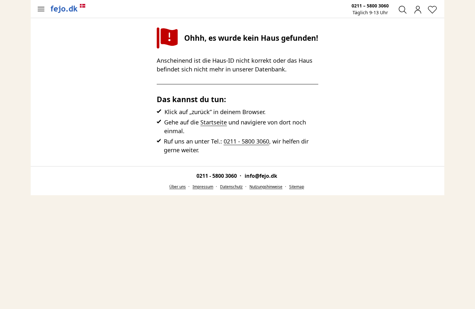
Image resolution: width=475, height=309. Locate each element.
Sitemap (296, 186)
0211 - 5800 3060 (246, 141)
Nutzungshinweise (265, 186)
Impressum (203, 186)
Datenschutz (231, 186)
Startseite (213, 122)
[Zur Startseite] (68, 8)
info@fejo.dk (261, 175)
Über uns (177, 186)
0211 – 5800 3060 (370, 6)
